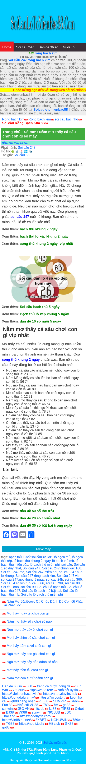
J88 (29, 686)
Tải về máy (43, 549)
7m (55, 705)
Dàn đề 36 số (48, 47)
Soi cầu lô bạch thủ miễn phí (42, 594)
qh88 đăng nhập (23, 701)
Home (6, 47)
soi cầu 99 (28, 587)
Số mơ (30, 132)
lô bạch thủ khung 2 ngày (32, 561)
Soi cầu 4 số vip (13, 583)
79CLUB (53, 712)
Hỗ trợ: (6, 151)
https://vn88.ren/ (41, 690)
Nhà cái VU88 (27, 705)
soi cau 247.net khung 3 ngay (22, 579)
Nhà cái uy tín (68, 690)
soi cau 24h (54, 579)
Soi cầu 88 (21, 155)
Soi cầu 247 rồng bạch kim (35, 576)
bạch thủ (15, 557)
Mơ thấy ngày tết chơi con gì (28, 613)
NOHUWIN (59, 720)
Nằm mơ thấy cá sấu (15, 143)
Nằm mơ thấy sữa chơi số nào (29, 621)
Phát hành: (9, 147)
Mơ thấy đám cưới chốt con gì (29, 645)
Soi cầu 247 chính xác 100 (61, 568)
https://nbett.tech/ (31, 723)
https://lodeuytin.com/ (35, 716)
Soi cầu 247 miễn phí (41, 572)
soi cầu (66, 564)
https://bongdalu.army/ (18, 697)
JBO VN (24, 708)
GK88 (69, 723)
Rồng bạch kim (13, 119)
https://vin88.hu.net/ (16, 720)
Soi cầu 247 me (12, 572)
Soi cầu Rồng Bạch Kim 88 (23, 123)
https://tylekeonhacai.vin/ (20, 693)
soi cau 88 (72, 583)
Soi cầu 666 (35, 583)
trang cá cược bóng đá (54, 686)
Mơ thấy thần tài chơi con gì (27, 670)
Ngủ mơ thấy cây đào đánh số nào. (32, 662)
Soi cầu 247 (25, 47)
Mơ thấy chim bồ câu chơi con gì (31, 637)
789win (77, 720)
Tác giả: (7, 155)
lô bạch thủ (62, 557)
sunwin (7, 708)
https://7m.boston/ (52, 697)
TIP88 (65, 708)
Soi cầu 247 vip (68, 576)
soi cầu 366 (73, 579)
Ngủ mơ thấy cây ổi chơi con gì (30, 629)
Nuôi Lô (69, 47)
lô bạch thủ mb (63, 561)
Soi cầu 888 (10, 587)
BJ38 (10, 712)
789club (19, 690)
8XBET (40, 720)
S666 (44, 701)
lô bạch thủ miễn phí (45, 564)
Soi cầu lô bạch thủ (51, 587)
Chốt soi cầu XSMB (37, 557)
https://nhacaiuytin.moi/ (60, 693)
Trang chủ (11, 132)
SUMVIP (59, 701)
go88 (66, 705)
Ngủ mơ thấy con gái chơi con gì (31, 654)
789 (46, 705)
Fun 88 (7, 705)
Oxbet (79, 708)
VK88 (23, 712)
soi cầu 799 (54, 583)
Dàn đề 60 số (12, 686)
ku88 (52, 708)
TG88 (10, 723)
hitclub (39, 708)
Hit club (54, 723)
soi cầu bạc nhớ (66, 119)
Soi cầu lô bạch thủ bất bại (41, 590)
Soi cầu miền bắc (55, 742)
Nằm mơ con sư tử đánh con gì (30, 678)
